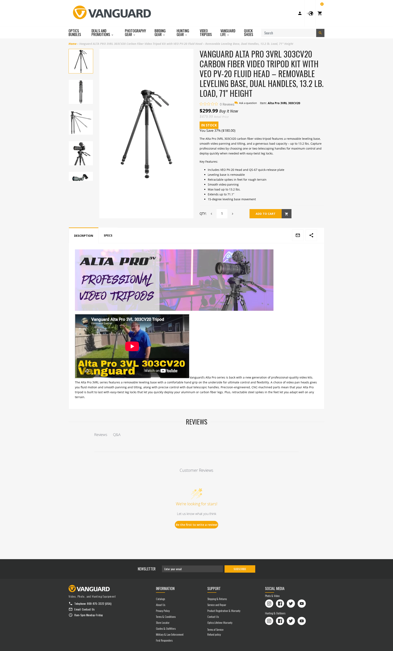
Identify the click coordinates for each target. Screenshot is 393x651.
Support (214, 588)
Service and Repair (216, 605)
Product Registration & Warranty (223, 610)
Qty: (203, 213)
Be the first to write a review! (196, 525)
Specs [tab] (108, 235)
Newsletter (147, 568)
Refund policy (214, 634)
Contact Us (88, 609)
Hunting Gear (183, 32)
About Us (160, 605)
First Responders (164, 640)
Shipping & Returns (217, 599)
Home (73, 44)
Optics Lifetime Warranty (219, 622)
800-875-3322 (95, 603)
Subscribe (240, 569)
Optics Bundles (75, 32)
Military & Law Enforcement (170, 634)
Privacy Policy (163, 610)
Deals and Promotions (101, 32)
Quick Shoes (248, 32)
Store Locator (162, 622)
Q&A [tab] (117, 434)
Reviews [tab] (100, 434)
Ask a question (248, 103)
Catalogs (160, 599)
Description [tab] (83, 236)
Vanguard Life (227, 32)
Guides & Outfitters (166, 628)
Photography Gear (135, 32)
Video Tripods (206, 32)
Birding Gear (160, 32)
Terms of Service (215, 629)
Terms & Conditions (166, 616)
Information (165, 588)
